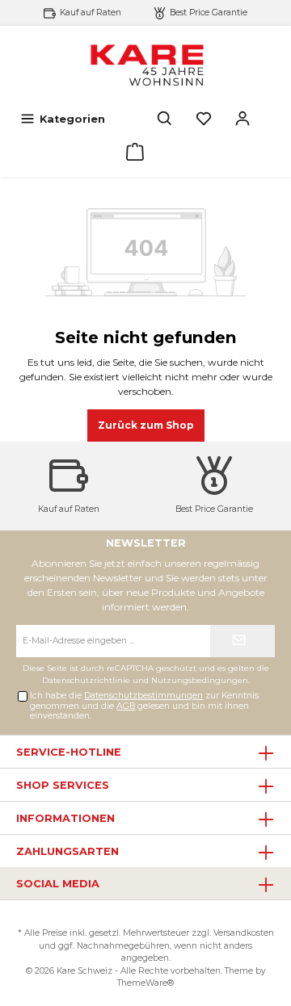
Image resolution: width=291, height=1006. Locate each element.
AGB (125, 706)
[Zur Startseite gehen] (145, 64)
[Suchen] (165, 119)
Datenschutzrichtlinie (86, 680)
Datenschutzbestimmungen (143, 695)
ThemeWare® (145, 983)
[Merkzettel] (203, 119)
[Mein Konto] (242, 119)
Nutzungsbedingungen (199, 680)
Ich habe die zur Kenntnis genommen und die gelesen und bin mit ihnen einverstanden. (144, 705)
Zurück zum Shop (146, 425)
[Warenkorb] (135, 152)
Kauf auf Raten (90, 12)
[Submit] (242, 641)
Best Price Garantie (208, 12)
